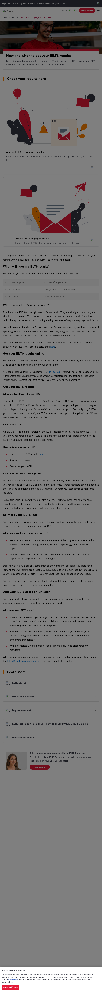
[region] (51, 979)
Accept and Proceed (10, 987)
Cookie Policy (13, 980)
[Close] (98, 970)
